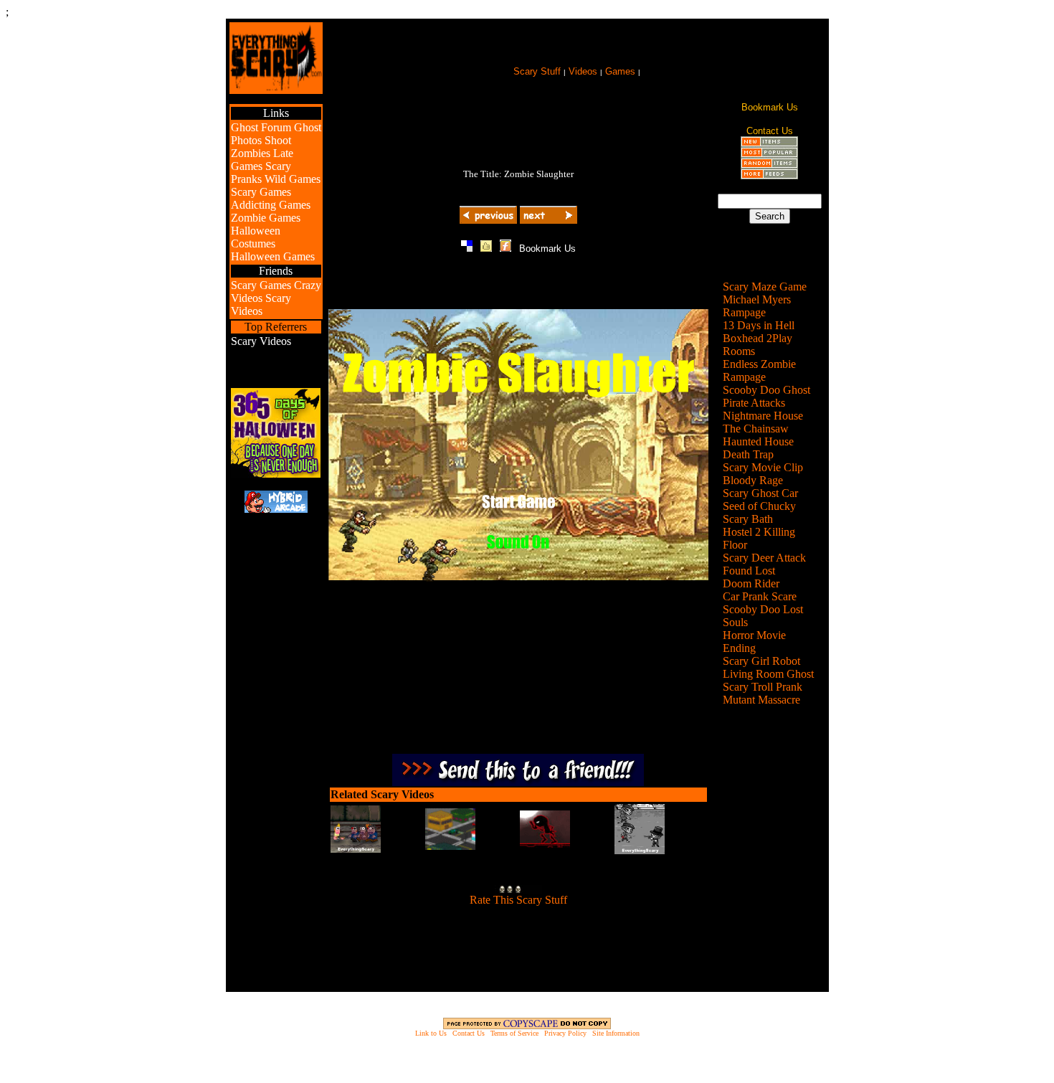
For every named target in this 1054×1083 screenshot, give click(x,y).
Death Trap (748, 454)
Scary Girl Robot (761, 661)
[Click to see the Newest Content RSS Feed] (769, 143)
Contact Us (468, 1033)
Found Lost (749, 570)
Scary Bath (748, 519)
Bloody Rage (753, 480)
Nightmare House (763, 416)
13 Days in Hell (758, 325)
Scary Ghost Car (760, 493)
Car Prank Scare (760, 596)
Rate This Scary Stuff (518, 900)
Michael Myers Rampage (757, 305)
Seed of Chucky (759, 506)
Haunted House (758, 441)
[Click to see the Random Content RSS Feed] (769, 165)
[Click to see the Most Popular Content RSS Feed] (769, 154)
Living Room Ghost (768, 674)
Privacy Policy (565, 1033)
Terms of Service (514, 1033)
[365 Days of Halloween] (276, 474)
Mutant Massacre (761, 700)
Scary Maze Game (765, 286)
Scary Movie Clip (763, 467)
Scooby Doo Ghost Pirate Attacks (766, 396)
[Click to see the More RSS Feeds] (769, 175)
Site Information (616, 1033)
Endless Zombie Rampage (759, 370)
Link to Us (431, 1033)
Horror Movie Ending (754, 641)
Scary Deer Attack (764, 558)
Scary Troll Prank (762, 687)
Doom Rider (751, 583)
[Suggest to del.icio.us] (467, 248)
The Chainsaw (756, 428)
